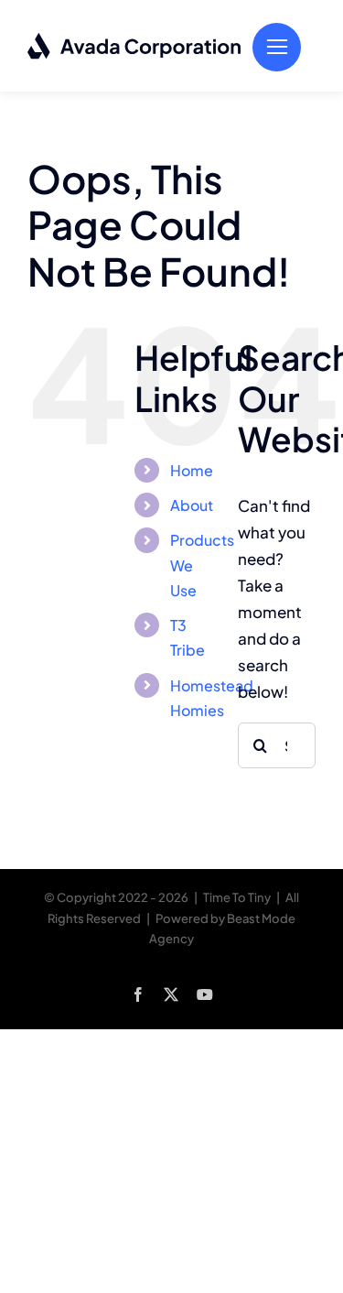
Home (191, 470)
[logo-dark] (134, 39)
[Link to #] (276, 47)
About (191, 505)
